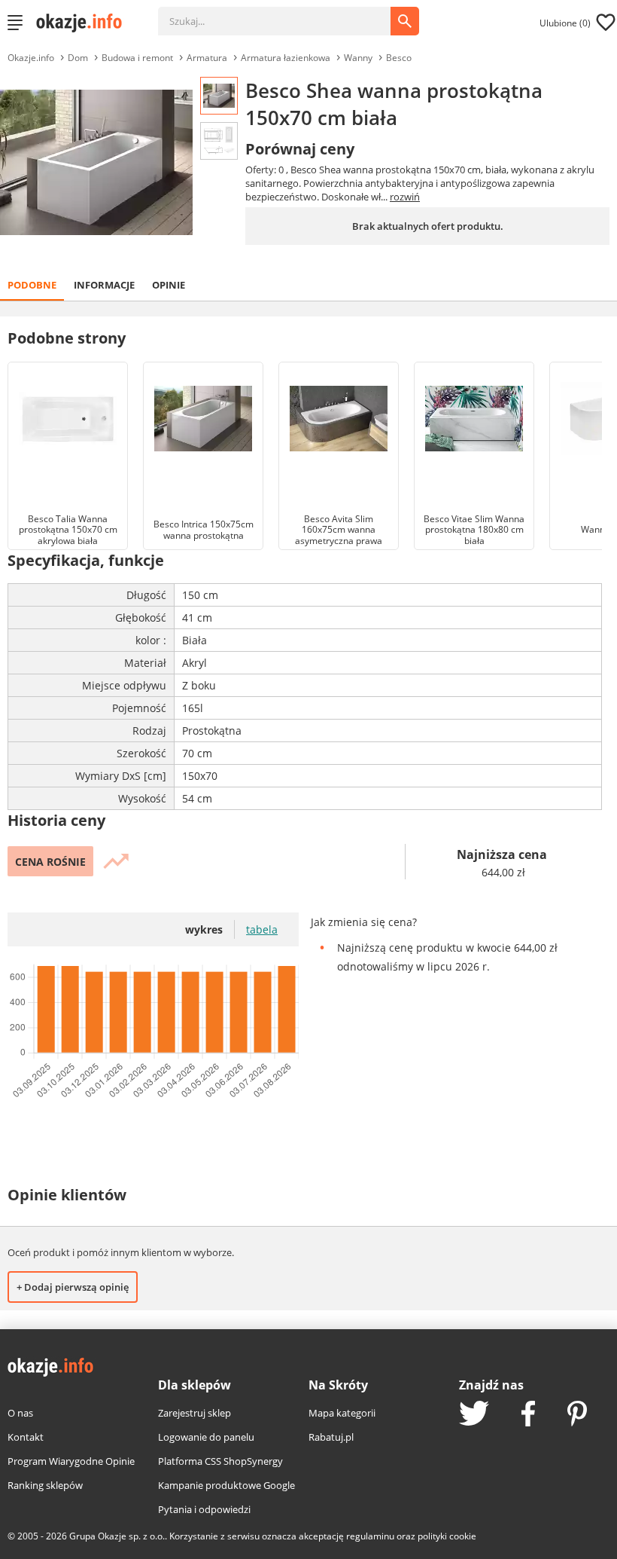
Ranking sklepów (45, 1485)
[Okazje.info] (84, 22)
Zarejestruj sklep (194, 1413)
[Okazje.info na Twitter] (474, 1415)
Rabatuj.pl (331, 1437)
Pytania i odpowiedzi (204, 1509)
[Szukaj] (285, 13)
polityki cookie (447, 1536)
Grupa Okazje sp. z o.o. (117, 1536)
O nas (20, 1413)
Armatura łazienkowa (285, 57)
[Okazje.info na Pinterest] (577, 1415)
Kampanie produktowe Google (226, 1485)
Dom (78, 57)
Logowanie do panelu (206, 1437)
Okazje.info (31, 57)
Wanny (358, 57)
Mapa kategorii (341, 1413)
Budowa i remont (137, 57)
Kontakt (26, 1437)
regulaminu (370, 1536)
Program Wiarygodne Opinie (71, 1461)
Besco (399, 57)
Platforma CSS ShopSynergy (220, 1461)
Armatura (207, 57)
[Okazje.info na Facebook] (528, 1415)
